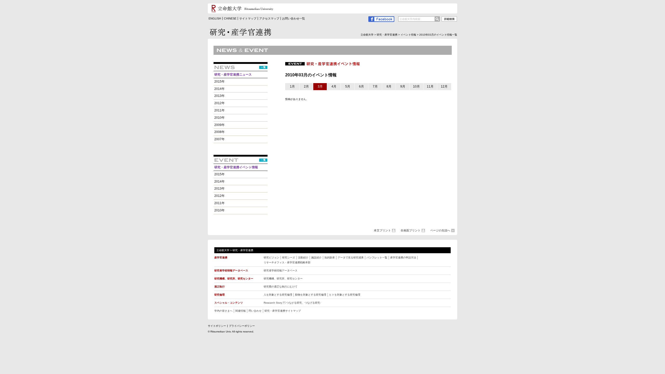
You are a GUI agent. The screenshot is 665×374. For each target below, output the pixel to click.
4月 (333, 86)
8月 (389, 86)
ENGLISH (215, 18)
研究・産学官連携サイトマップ (282, 310)
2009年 (219, 125)
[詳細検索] (449, 19)
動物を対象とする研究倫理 (310, 294)
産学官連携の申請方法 (403, 257)
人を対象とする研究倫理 (278, 294)
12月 (444, 86)
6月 (361, 86)
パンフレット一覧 (377, 257)
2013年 (219, 96)
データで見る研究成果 (351, 257)
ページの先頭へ (440, 230)
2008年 (219, 132)
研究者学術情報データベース (280, 270)
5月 (347, 86)
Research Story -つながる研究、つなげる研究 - (292, 302)
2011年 (219, 110)
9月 (402, 86)
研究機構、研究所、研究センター (283, 278)
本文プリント (382, 230)
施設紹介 (316, 257)
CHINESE (230, 18)
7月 (375, 86)
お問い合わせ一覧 (293, 18)
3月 (320, 86)
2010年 (219, 117)
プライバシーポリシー (242, 325)
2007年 (219, 139)
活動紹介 (303, 257)
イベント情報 (408, 34)
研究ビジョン (271, 257)
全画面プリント (411, 230)
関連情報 (240, 310)
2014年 (219, 89)
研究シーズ (288, 257)
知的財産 (329, 257)
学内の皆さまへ (223, 310)
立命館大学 (367, 34)
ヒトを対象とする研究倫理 (344, 294)
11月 (430, 86)
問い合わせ (255, 310)
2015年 (219, 81)
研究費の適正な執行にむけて (280, 286)
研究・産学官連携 (387, 34)
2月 (306, 86)
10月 (416, 86)
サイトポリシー (217, 325)
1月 (292, 86)
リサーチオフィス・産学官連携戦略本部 (287, 262)
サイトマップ (247, 18)
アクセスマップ (269, 18)
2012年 (219, 103)
